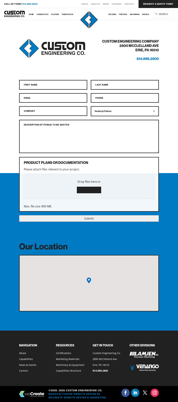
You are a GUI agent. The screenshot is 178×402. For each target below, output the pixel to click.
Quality (95, 4)
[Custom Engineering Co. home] (14, 14)
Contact (129, 4)
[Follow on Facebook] (125, 393)
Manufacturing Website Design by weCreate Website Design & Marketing (77, 395)
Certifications (63, 353)
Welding (112, 14)
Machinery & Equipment (70, 365)
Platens (55, 14)
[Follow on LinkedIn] (135, 393)
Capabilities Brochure (68, 370)
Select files (89, 190)
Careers (117, 4)
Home (31, 14)
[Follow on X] (145, 393)
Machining (134, 14)
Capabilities (42, 14)
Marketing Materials (67, 359)
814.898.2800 (30, 4)
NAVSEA (145, 14)
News (106, 4)
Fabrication (67, 14)
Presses (123, 14)
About (84, 4)
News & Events (27, 365)
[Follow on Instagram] (155, 393)
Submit (89, 218)
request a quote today (158, 4)
